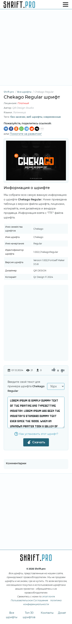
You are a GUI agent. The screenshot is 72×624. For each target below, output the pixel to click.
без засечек (17, 116)
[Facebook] (11, 128)
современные (52, 116)
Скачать (38, 442)
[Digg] (37, 128)
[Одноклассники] (16, 128)
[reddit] (32, 128)
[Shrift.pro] (19, 4)
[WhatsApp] (21, 128)
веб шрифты (34, 116)
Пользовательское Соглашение (29, 600)
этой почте (48, 596)
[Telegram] (26, 128)
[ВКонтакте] (6, 128)
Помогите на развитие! (26, 134)
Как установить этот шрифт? (38, 434)
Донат (62, 612)
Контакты (47, 612)
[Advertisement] (36, 47)
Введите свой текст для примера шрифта (26, 386)
